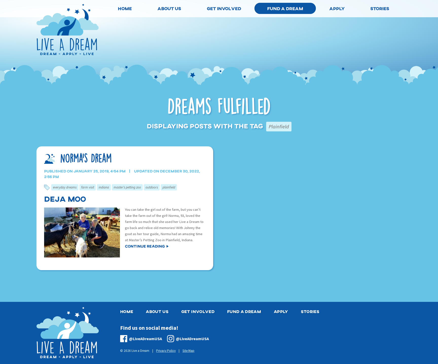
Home (126, 311)
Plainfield (168, 187)
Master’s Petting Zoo (127, 187)
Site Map (188, 351)
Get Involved (197, 311)
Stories (310, 311)
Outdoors (151, 187)
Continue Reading (145, 246)
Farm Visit (87, 187)
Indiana (104, 187)
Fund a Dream (285, 8)
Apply (281, 311)
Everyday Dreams (65, 187)
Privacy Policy (166, 351)
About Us (157, 311)
